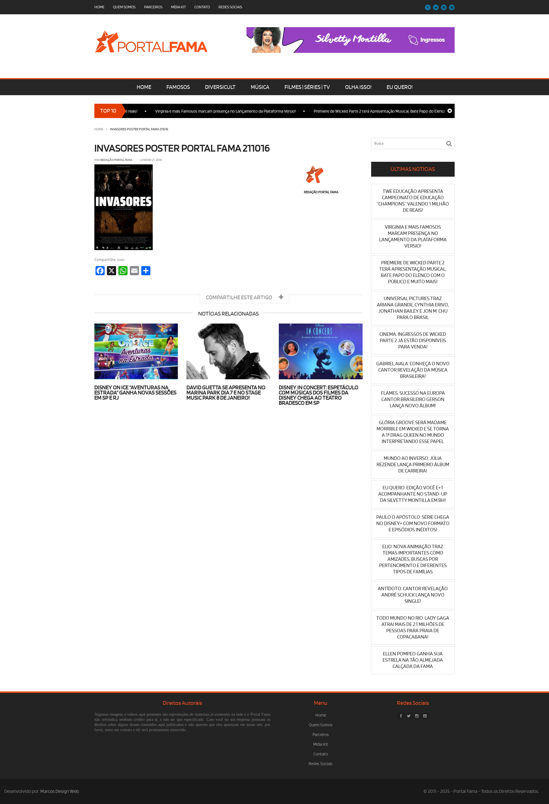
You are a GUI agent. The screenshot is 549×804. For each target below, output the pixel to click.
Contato (202, 7)
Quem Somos (124, 7)
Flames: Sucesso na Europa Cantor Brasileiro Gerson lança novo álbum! (413, 399)
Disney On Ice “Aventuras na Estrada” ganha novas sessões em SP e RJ (135, 392)
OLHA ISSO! (358, 87)
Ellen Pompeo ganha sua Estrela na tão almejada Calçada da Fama (413, 660)
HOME (144, 87)
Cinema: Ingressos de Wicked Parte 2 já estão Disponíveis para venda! (412, 341)
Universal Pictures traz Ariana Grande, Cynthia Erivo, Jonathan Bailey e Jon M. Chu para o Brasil (413, 308)
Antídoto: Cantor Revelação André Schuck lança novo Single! (413, 595)
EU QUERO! (400, 87)
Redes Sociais (230, 7)
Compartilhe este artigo (239, 297)
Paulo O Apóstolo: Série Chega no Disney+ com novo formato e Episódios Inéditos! (412, 523)
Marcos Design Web (59, 791)
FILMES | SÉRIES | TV (307, 87)
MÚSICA (260, 87)
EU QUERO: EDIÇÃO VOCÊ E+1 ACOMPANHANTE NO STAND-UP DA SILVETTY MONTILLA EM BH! (412, 494)
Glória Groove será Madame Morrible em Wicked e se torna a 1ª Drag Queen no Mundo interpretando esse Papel (413, 432)
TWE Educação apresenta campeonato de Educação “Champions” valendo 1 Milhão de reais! (413, 201)
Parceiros (153, 7)
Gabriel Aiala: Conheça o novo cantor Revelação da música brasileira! (412, 370)
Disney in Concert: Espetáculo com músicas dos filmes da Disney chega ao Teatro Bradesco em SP (318, 395)
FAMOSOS (178, 87)
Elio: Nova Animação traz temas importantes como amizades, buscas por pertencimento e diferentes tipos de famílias (413, 559)
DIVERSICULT (220, 87)
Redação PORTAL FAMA (116, 160)
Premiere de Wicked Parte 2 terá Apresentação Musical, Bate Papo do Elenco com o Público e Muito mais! (389, 111)
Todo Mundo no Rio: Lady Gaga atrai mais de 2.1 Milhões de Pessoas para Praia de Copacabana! (412, 627)
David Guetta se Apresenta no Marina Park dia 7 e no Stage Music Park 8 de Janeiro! (225, 392)
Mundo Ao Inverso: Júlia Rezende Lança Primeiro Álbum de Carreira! (413, 465)
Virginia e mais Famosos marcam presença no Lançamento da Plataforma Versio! (210, 111)
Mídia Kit (178, 7)
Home (99, 7)
